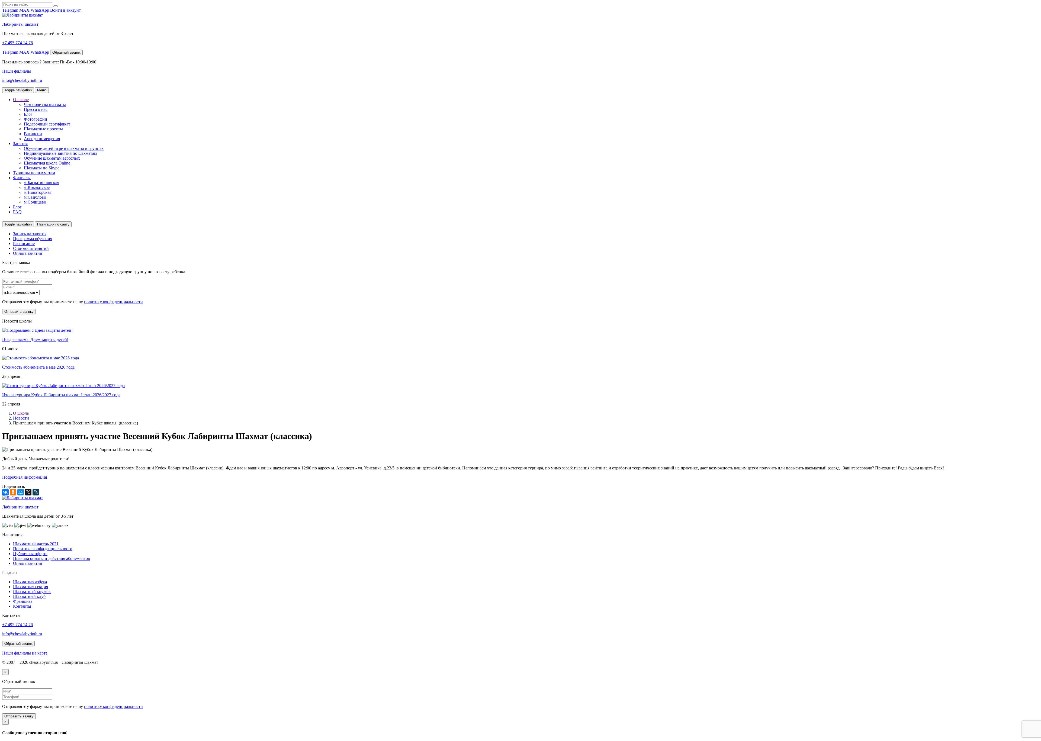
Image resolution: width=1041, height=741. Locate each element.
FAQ (17, 212)
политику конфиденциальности (113, 301)
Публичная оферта (30, 553)
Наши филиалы (16, 71)
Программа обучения (32, 238)
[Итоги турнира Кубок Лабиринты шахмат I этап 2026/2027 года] (63, 385)
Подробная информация (24, 477)
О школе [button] (21, 99)
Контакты (22, 606)
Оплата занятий (27, 253)
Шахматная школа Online (47, 163)
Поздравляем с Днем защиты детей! (35, 339)
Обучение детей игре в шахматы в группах (64, 148)
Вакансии (33, 133)
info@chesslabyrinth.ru (22, 80)
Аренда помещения (42, 138)
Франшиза (22, 601)
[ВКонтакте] (5, 492)
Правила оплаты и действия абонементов (51, 558)
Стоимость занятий (31, 248)
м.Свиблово (35, 197)
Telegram (10, 10)
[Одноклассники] (13, 492)
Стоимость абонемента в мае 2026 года (38, 367)
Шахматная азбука (30, 581)
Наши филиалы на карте (24, 653)
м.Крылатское (37, 187)
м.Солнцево (35, 202)
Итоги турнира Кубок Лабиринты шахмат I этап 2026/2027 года (61, 394)
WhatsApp (40, 10)
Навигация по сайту (53, 224)
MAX (24, 10)
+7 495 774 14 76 (17, 42)
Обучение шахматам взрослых (52, 158)
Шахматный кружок (32, 591)
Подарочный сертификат (47, 124)
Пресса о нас (35, 109)
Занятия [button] (20, 143)
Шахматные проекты (43, 129)
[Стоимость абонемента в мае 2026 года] (40, 358)
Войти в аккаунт (65, 10)
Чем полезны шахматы (45, 104)
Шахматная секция (30, 586)
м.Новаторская (37, 192)
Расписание (24, 243)
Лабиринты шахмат (20, 24)
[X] (28, 492)
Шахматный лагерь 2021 (36, 544)
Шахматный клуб (29, 596)
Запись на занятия (29, 233)
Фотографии (35, 119)
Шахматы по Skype (41, 168)
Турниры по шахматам (34, 172)
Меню (42, 90)
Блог (28, 114)
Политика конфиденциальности (42, 548)
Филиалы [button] (22, 177)
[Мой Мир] (20, 492)
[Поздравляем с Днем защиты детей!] (37, 330)
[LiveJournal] (36, 492)
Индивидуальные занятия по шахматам (60, 153)
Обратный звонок (66, 52)
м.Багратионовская (41, 182)
